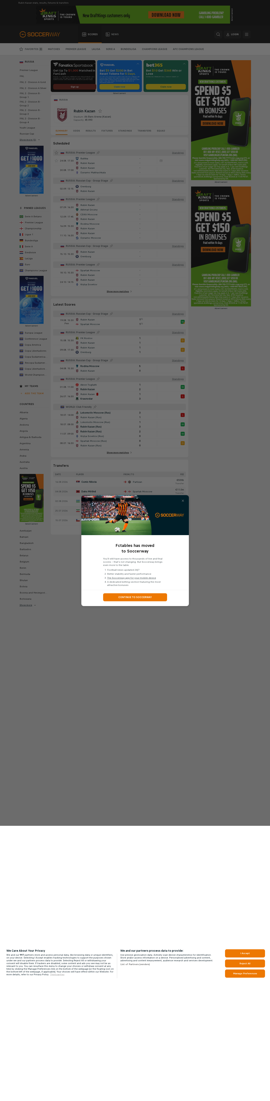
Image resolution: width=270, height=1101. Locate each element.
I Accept (245, 953)
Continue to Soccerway (135, 597)
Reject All (244, 963)
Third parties (57, 974)
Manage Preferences (245, 973)
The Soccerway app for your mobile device (131, 577)
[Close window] (183, 501)
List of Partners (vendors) (135, 964)
